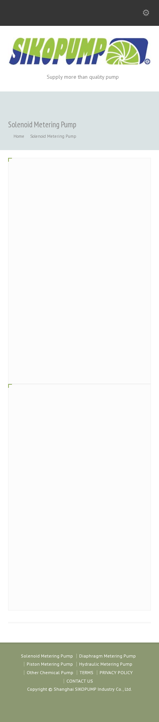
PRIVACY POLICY (116, 672)
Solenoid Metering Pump (47, 656)
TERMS (86, 672)
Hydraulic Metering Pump (105, 664)
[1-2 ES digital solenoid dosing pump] (79, 459)
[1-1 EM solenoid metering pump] (79, 233)
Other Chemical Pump (50, 672)
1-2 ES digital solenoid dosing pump (55, 547)
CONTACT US (79, 681)
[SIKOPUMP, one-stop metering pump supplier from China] (79, 63)
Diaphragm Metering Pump (107, 656)
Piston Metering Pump (50, 664)
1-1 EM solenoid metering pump (51, 321)
